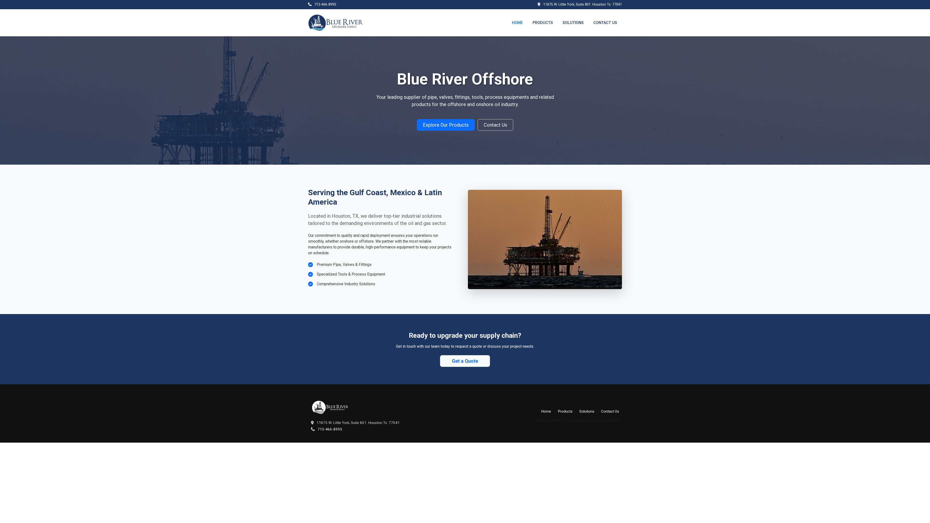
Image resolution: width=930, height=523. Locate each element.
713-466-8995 (325, 4)
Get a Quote (465, 361)
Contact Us (605, 22)
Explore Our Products (446, 125)
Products (543, 22)
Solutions (573, 22)
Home (517, 22)
